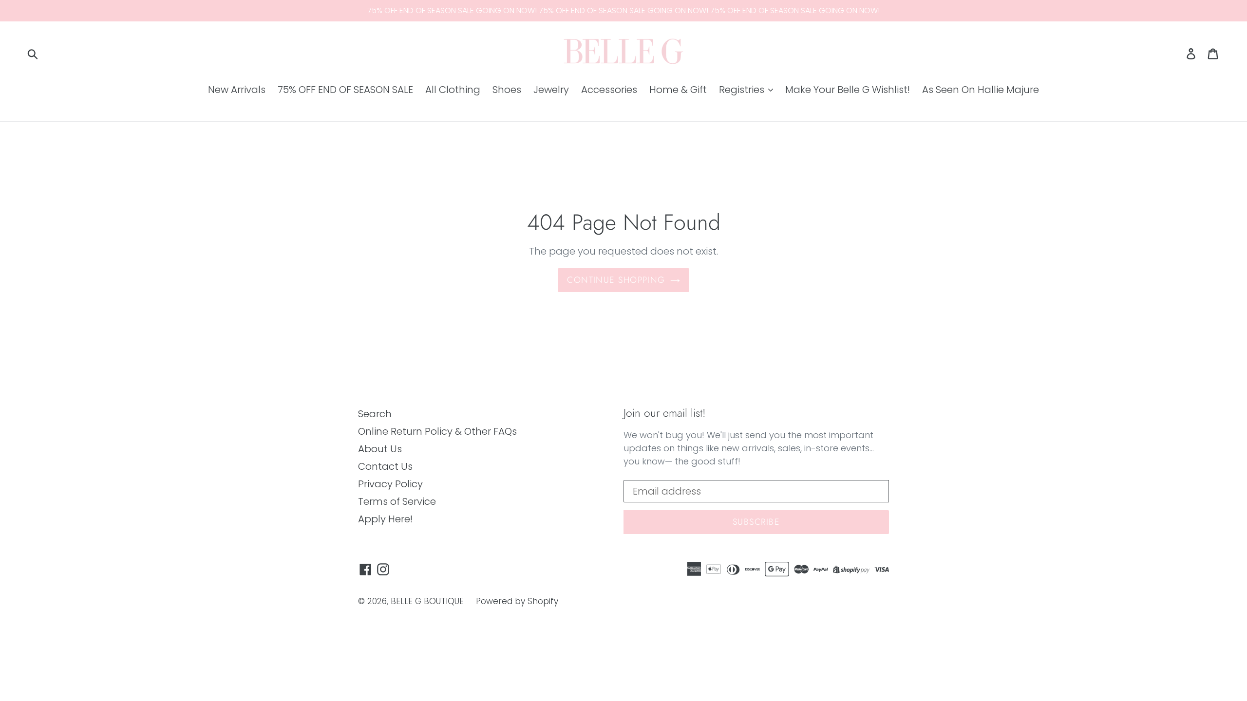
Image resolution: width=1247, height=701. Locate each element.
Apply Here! (385, 519)
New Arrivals (236, 89)
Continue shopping (616, 280)
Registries (743, 89)
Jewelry (551, 89)
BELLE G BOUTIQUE (427, 601)
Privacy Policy (390, 484)
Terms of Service (397, 501)
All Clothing (452, 89)
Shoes (506, 89)
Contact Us (385, 466)
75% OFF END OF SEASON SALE (345, 89)
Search (375, 414)
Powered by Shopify (517, 601)
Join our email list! (665, 413)
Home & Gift (678, 89)
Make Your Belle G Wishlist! (847, 89)
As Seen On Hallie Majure (980, 89)
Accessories (609, 89)
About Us (380, 449)
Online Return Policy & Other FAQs (437, 431)
